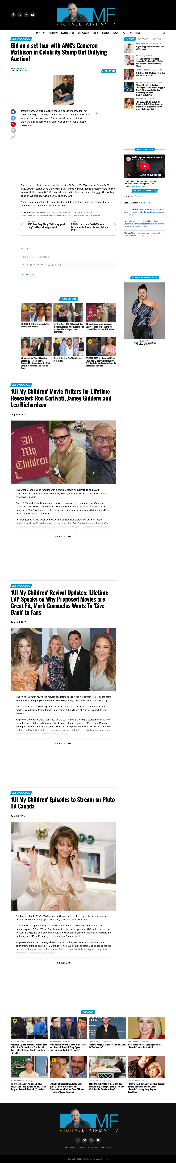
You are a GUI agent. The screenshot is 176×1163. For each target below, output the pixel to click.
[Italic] (27, 265)
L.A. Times (26, 503)
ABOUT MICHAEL (70, 1147)
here (98, 192)
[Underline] (31, 265)
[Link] (52, 265)
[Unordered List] (42, 265)
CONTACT (82, 1147)
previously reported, (29, 719)
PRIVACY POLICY (106, 1147)
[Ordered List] (38, 265)
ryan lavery (96, 215)
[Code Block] (49, 265)
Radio (124, 32)
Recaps (115, 32)
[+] (59, 265)
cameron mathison (61, 213)
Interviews (53, 32)
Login (25, 248)
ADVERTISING (92, 1147)
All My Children (44, 213)
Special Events (83, 32)
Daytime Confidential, (63, 519)
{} (56, 265)
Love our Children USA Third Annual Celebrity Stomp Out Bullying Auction (55, 215)
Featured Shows (67, 32)
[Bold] (24, 265)
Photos (96, 32)
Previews (105, 32)
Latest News (40, 32)
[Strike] (34, 265)
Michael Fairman (19, 68)
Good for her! (135, 196)
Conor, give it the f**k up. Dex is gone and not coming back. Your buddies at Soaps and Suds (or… (144, 212)
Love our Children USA (82, 213)
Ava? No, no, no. (145, 203)
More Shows (135, 32)
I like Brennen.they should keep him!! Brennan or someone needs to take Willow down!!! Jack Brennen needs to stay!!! (144, 224)
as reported (44, 490)
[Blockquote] (45, 265)
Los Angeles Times (97, 706)
